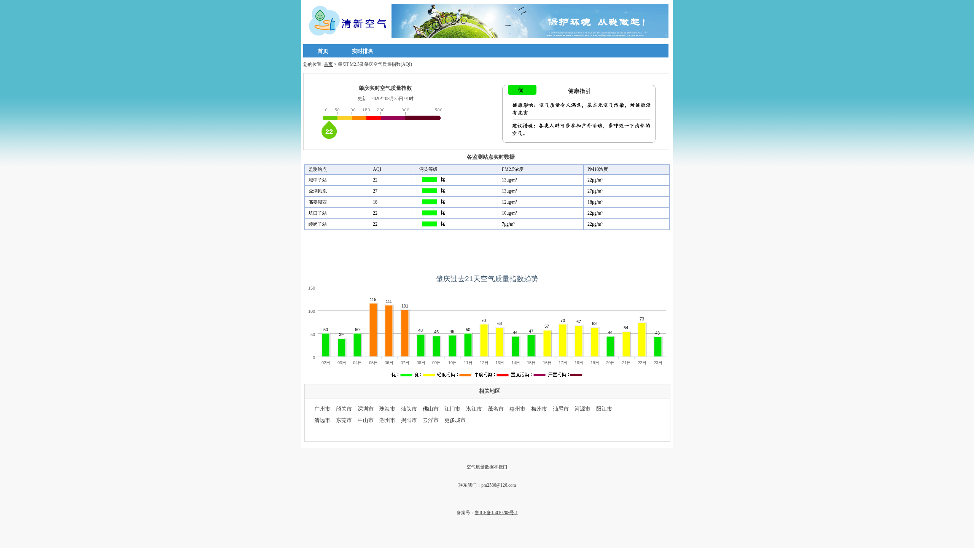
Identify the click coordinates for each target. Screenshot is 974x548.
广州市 (322, 409)
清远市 (322, 420)
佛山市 (431, 409)
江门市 (452, 409)
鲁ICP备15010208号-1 (496, 512)
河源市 (582, 409)
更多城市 (455, 420)
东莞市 (344, 420)
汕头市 (409, 409)
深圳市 (366, 409)
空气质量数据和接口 (487, 467)
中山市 (366, 420)
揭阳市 (409, 420)
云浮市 (431, 420)
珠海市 (387, 409)
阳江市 (604, 409)
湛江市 (474, 409)
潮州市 (387, 420)
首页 (323, 51)
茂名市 (496, 409)
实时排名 (362, 51)
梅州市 (539, 409)
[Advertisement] (487, 251)
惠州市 (517, 409)
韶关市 (344, 409)
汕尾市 (561, 409)
